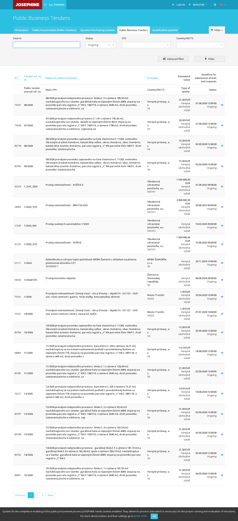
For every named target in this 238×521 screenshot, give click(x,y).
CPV (124, 38)
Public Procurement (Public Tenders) (54, 30)
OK (154, 516)
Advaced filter (175, 59)
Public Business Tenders (133, 30)
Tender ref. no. (33, 76)
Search (17, 38)
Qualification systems (164, 30)
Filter (211, 59)
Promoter (153, 78)
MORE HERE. (140, 516)
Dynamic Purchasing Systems (98, 30)
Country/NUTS (184, 38)
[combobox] (101, 45)
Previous (20, 495)
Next (50, 495)
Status (89, 38)
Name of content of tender (61, 78)
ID (16, 78)
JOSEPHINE (27, 4)
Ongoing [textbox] (99, 45)
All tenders (21, 30)
